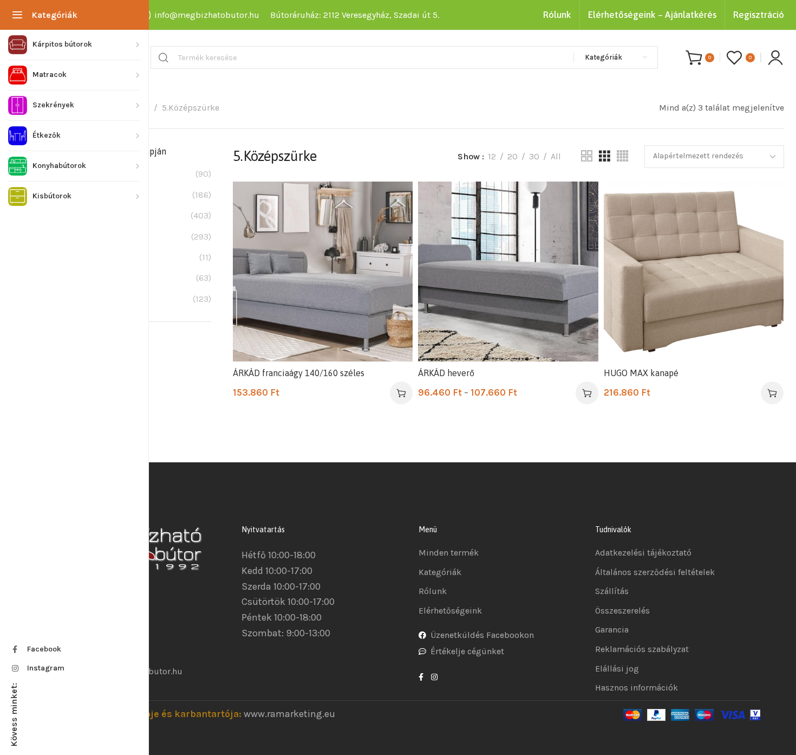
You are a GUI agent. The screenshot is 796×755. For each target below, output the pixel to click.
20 (512, 156)
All (556, 156)
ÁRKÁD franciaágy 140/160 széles (298, 373)
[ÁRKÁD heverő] (508, 272)
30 (534, 156)
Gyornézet (393, 227)
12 (492, 156)
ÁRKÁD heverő (446, 373)
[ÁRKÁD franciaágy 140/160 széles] (323, 272)
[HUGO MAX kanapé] (694, 272)
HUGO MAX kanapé (641, 373)
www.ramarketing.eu (289, 714)
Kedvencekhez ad (393, 201)
